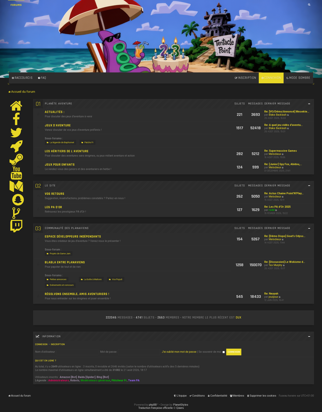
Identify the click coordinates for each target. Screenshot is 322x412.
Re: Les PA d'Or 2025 (277, 206)
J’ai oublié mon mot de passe (179, 351)
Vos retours (54, 194)
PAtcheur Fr (119, 380)
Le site (50, 185)
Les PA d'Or (53, 207)
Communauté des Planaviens (67, 228)
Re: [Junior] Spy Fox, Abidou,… (283, 164)
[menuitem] (42, 78)
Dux (238, 318)
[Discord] (16, 146)
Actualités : (54, 112)
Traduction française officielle (155, 407)
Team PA (134, 380)
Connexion (41, 344)
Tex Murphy (275, 265)
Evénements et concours (62, 285)
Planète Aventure (58, 103)
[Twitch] (16, 226)
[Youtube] (16, 173)
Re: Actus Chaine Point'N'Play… (284, 193)
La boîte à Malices (93, 279)
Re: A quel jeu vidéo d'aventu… (283, 125)
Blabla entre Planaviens (65, 262)
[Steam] (16, 159)
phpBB (153, 404)
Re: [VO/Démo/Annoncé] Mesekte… (286, 111)
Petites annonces (58, 279)
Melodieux (275, 154)
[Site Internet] (16, 105)
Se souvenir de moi (210, 351)
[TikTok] (16, 213)
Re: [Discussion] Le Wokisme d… (284, 261)
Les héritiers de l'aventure (67, 151)
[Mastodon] (16, 186)
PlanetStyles (180, 404)
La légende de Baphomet (62, 142)
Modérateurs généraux (95, 380)
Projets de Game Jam (60, 253)
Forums (16, 5)
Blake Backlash (277, 114)
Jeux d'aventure (58, 125)
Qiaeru (180, 407)
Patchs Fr (89, 142)
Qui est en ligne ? (45, 360)
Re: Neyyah (271, 293)
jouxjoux (273, 296)
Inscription (58, 344)
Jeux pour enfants (60, 165)
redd (272, 210)
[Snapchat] (18, 199)
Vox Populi (117, 279)
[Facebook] (16, 119)
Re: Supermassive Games (280, 150)
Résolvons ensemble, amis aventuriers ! (77, 294)
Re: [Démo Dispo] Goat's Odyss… (284, 236)
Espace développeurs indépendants (73, 236)
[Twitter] (16, 132)
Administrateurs (58, 380)
